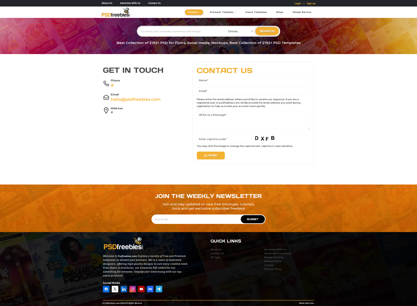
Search (267, 31)
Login (298, 3)
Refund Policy (272, 261)
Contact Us (154, 3)
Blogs (279, 12)
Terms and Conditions (277, 253)
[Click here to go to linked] (125, 288)
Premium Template (222, 12)
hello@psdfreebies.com (136, 99)
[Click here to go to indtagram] (133, 288)
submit (253, 219)
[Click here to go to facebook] (107, 288)
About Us (107, 3)
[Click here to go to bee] (151, 288)
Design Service (302, 12)
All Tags (215, 257)
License (268, 265)
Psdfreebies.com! (127, 256)
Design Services (273, 257)
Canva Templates (256, 12)
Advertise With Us (130, 3)
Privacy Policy (272, 268)
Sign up (311, 3)
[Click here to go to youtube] (142, 288)
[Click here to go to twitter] (116, 288)
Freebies (193, 12)
